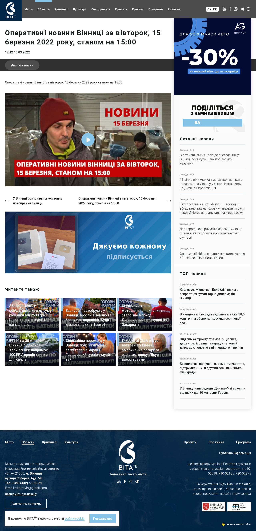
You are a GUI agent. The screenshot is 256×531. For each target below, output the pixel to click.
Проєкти (121, 9)
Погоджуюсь (102, 518)
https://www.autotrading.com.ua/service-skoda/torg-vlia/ (212, 56)
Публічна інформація (235, 453)
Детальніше (212, 157)
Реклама (174, 9)
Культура (80, 9)
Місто (28, 9)
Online (212, 9)
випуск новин (23, 65)
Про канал (216, 442)
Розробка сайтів (243, 524)
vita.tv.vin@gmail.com (31, 488)
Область (44, 9)
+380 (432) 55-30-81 (27, 483)
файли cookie (75, 518)
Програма (155, 9)
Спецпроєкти (101, 9)
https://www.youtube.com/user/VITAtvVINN (88, 242)
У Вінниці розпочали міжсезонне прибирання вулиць (37, 200)
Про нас (138, 9)
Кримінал (61, 9)
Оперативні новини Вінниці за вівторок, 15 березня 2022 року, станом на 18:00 (117, 200)
